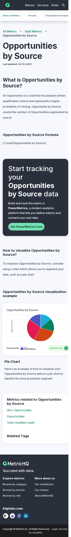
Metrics (30, 5)
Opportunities (15, 416)
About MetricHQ (44, 495)
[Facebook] (19, 516)
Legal (55, 529)
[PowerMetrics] (12, 516)
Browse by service (14, 489)
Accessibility (35, 532)
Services (43, 5)
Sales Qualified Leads (20, 422)
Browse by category (15, 484)
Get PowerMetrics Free (26, 226)
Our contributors (44, 484)
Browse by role (12, 495)
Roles (55, 5)
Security (63, 529)
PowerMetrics (18, 208)
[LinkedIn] (26, 516)
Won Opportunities (19, 410)
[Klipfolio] (6, 516)
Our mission (42, 489)
